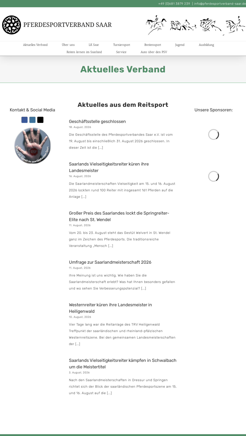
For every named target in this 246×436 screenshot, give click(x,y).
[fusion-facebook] (24, 120)
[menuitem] (39, 44)
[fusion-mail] (40, 120)
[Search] (178, 52)
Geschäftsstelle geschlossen (97, 121)
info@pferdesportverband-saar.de (220, 3)
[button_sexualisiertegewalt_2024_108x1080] (32, 131)
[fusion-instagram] (32, 120)
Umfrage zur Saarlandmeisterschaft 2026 (110, 262)
